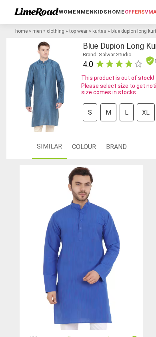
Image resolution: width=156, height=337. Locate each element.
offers (135, 12)
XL (146, 112)
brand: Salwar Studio (107, 54)
